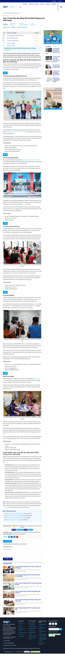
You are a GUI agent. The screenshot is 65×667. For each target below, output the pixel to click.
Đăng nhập (54, 1)
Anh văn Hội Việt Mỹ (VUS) (12, 38)
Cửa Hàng (47, 4)
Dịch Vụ (42, 4)
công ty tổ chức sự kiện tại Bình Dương (15, 517)
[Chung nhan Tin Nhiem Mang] (27, 651)
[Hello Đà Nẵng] (54, 634)
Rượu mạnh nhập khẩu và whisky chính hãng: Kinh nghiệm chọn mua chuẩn (53, 51)
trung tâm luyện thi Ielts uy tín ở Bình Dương (15, 131)
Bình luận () (13, 27)
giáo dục (39, 299)
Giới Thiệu (21, 623)
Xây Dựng (54, 4)
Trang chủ (5, 13)
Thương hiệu (31, 630)
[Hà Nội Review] (50, 634)
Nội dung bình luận (7, 546)
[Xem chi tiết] (7, 50)
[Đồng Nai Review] (50, 635)
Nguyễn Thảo (12, 24)
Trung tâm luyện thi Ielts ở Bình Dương (15, 513)
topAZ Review (5, 7)
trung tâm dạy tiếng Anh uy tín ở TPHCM (31, 160)
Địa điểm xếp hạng (33, 635)
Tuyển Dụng (21, 636)
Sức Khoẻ (25, 4)
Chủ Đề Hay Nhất (32, 628)
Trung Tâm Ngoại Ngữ (15, 13)
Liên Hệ (20, 625)
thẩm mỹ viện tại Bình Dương (13, 519)
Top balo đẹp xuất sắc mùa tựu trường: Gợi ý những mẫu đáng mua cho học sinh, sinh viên (53, 59)
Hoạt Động (21, 634)
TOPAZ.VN (13, 651)
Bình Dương (32, 24)
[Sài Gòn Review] (58, 634)
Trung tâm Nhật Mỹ (11, 43)
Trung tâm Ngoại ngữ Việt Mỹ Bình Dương (15, 35)
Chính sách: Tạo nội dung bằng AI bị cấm (42, 639)
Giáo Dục (37, 4)
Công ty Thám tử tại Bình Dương (14, 515)
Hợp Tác (20, 627)
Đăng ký (60, 1)
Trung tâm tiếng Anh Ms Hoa (13, 40)
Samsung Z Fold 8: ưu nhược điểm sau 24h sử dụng (56, 66)
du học (23, 204)
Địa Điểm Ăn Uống (32, 626)
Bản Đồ (10, 638)
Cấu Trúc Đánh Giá (22, 632)
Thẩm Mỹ (31, 4)
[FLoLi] (54, 635)
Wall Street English (11, 45)
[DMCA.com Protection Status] (36, 651)
